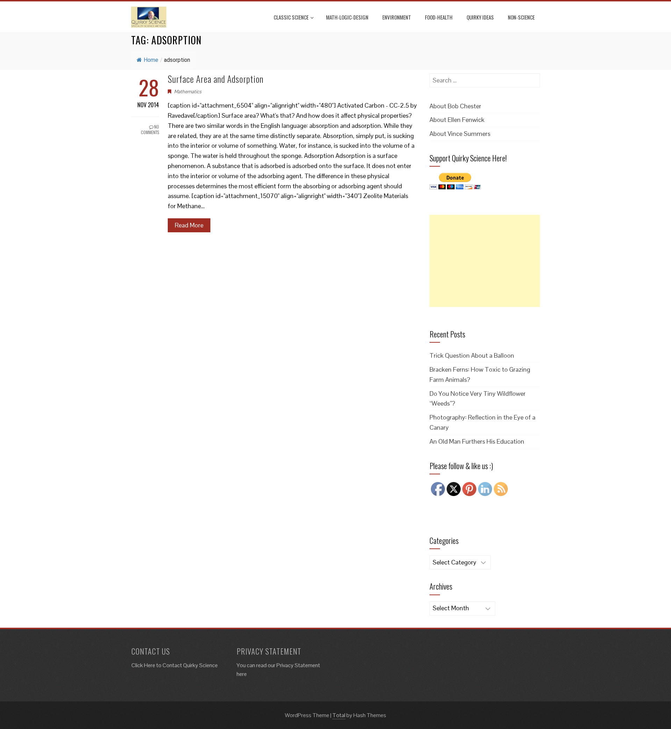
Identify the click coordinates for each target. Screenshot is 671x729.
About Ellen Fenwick (457, 120)
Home (151, 60)
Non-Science (521, 17)
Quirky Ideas (480, 17)
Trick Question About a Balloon (472, 355)
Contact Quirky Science (190, 665)
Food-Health (439, 17)
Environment (396, 17)
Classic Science (291, 17)
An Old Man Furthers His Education (477, 441)
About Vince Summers (460, 134)
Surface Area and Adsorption (216, 79)
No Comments (150, 130)
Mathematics (187, 91)
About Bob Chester (455, 106)
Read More (189, 225)
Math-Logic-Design (347, 17)
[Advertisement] (485, 261)
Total (338, 715)
